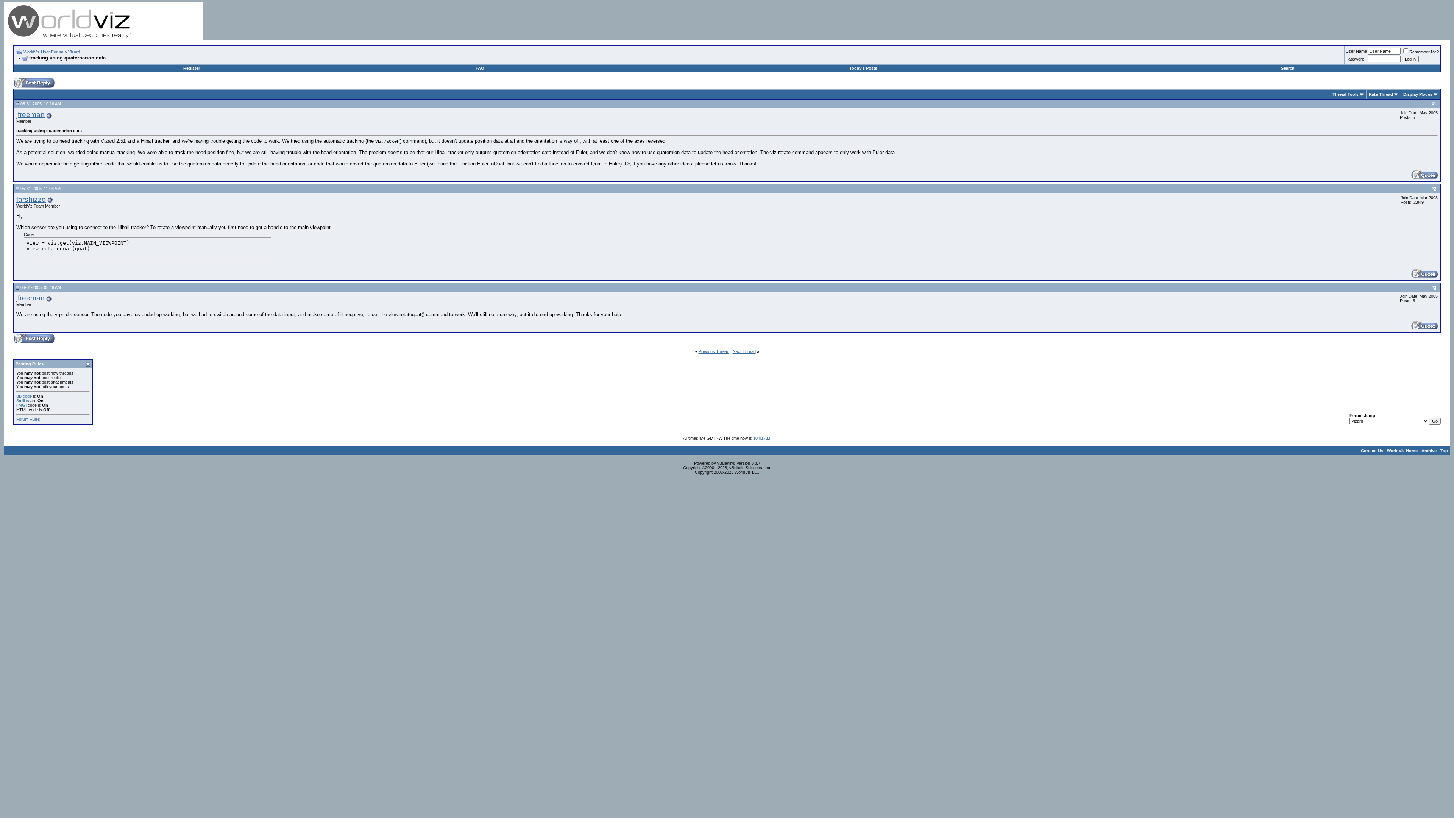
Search (1288, 68)
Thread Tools (1345, 94)
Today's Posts (863, 68)
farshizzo (31, 199)
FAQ (480, 68)
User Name (1356, 51)
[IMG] (21, 405)
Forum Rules (28, 419)
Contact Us (1372, 450)
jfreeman (30, 115)
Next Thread (744, 351)
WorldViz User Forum (43, 52)
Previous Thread (714, 351)
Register (191, 68)
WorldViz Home (1402, 450)
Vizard (74, 52)
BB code (24, 396)
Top (1444, 450)
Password (1355, 59)
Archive (1429, 450)
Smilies (22, 400)
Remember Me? (1424, 52)
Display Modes (1417, 94)
